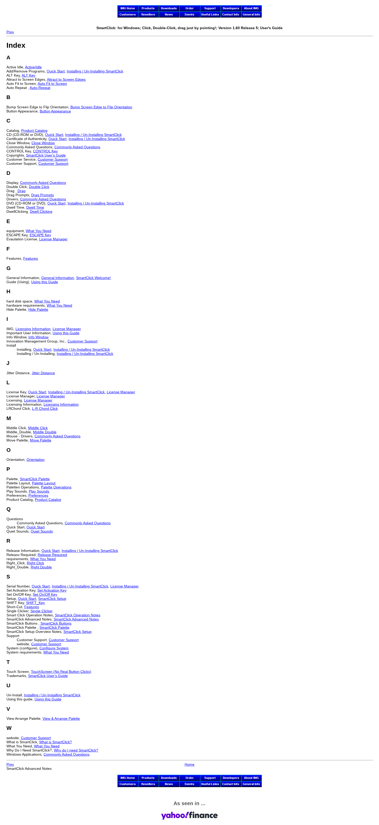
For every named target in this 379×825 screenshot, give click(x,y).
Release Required (52, 555)
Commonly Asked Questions (77, 147)
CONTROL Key (45, 151)
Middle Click (38, 428)
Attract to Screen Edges (66, 79)
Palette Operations (56, 487)
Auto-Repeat (40, 88)
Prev (10, 32)
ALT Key (28, 75)
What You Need (38, 231)
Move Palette (40, 440)
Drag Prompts (42, 195)
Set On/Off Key (45, 594)
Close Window (43, 143)
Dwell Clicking (41, 211)
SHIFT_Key (35, 603)
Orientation (36, 460)
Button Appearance (55, 111)
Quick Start (56, 71)
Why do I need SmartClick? (76, 750)
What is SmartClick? (55, 742)
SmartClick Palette (35, 479)
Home (189, 764)
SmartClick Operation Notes (77, 615)
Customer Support (53, 159)
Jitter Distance (43, 373)
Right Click (35, 563)
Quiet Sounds (42, 531)
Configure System (54, 648)
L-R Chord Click (45, 408)
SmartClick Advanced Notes (76, 619)
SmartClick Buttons (55, 623)
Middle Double (44, 432)
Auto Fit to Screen (52, 83)
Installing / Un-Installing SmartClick (95, 71)
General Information (57, 278)
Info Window (38, 337)
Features (30, 258)
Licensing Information (33, 329)
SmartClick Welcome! (93, 278)
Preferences (38, 495)
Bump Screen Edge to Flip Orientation (101, 107)
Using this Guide (44, 282)
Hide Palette (38, 309)
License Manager (53, 239)
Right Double (41, 567)
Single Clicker (41, 611)
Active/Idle (33, 67)
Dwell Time (35, 207)
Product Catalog (34, 130)
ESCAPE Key (40, 235)
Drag (22, 191)
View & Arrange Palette (61, 718)
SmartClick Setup (52, 599)
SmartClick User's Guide (46, 155)
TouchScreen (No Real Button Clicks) (61, 671)
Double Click (39, 187)
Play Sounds (39, 491)
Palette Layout (43, 483)
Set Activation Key (52, 590)
